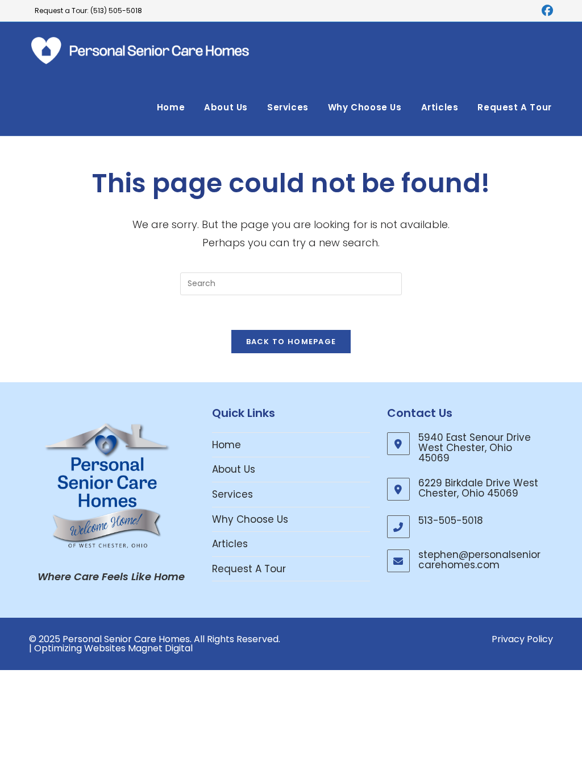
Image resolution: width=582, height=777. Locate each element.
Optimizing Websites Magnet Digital (113, 648)
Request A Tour (249, 569)
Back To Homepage (291, 341)
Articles (230, 544)
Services (232, 494)
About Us (233, 469)
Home (226, 445)
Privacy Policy (522, 639)
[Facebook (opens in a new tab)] (545, 10)
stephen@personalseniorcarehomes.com (479, 560)
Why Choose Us (250, 519)
